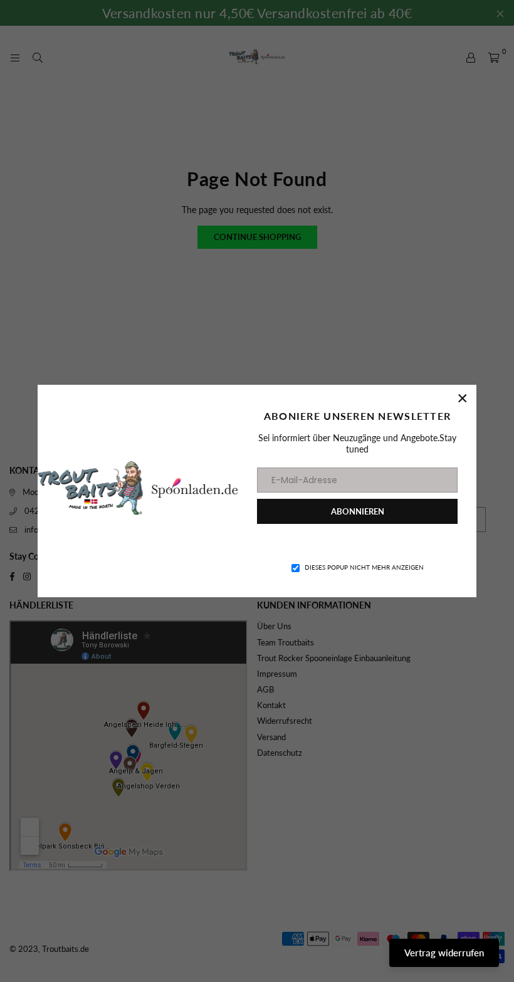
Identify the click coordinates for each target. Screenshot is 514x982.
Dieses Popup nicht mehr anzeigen (364, 567)
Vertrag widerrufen (444, 952)
